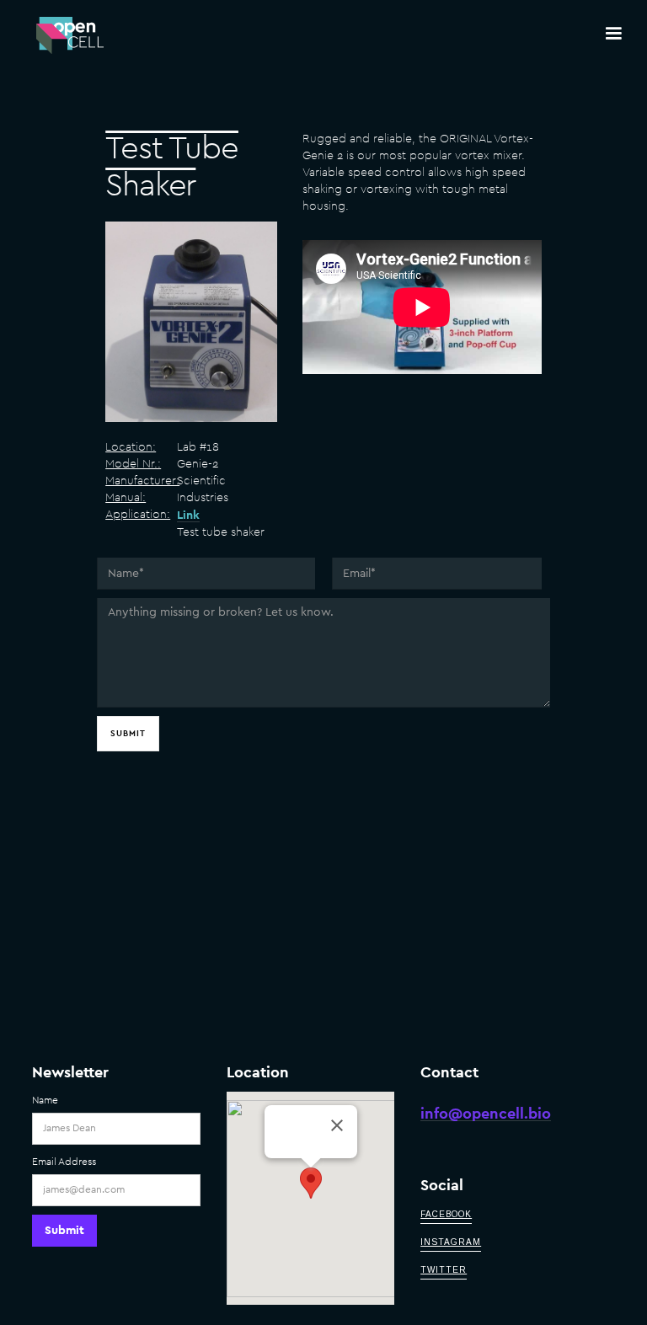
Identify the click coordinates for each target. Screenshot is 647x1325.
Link (188, 515)
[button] (613, 33)
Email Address (64, 1162)
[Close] (337, 1125)
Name (45, 1100)
